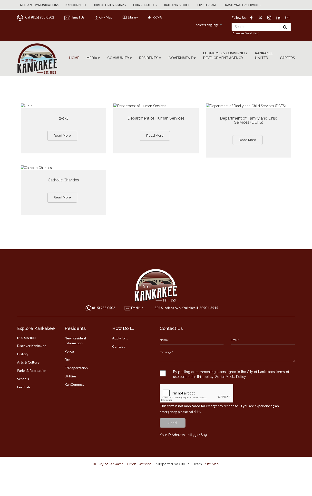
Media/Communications (39, 5)
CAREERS (287, 58)
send (172, 423)
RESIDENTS (149, 58)
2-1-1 (63, 118)
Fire (67, 359)
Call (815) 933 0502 (39, 17)
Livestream (206, 5)
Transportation (76, 368)
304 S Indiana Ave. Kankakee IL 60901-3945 (186, 308)
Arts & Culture (28, 362)
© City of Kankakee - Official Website (122, 464)
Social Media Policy (230, 377)
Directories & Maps (110, 5)
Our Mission (26, 338)
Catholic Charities (63, 180)
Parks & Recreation (31, 370)
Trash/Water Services (242, 5)
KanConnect (76, 5)
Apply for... (120, 338)
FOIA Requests (145, 5)
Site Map (212, 464)
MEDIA (92, 58)
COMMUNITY (118, 58)
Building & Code (177, 5)
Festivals (23, 387)
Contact (118, 346)
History (22, 354)
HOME (74, 58)
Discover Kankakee (31, 346)
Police (69, 351)
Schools (23, 379)
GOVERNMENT (181, 58)
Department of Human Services (156, 118)
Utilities (71, 376)
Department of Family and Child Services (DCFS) (248, 120)
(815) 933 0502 (103, 308)
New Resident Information (75, 340)
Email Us (77, 17)
